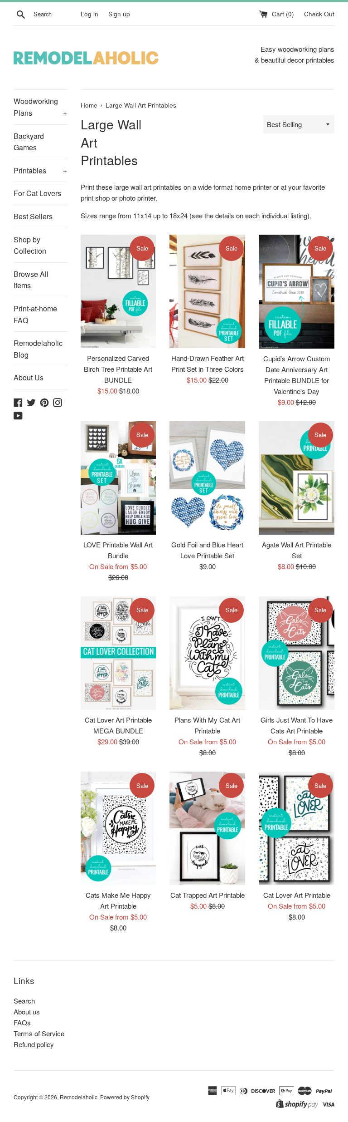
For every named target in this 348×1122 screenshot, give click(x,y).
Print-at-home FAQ (35, 314)
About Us (29, 377)
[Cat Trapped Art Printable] (207, 828)
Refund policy (34, 1044)
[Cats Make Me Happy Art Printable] (118, 828)
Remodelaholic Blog (38, 349)
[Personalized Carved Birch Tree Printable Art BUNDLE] (118, 291)
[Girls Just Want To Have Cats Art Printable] (296, 653)
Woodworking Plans (40, 107)
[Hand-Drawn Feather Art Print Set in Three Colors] (207, 291)
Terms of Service (39, 1033)
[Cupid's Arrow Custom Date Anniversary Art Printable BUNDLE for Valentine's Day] (296, 292)
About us (27, 1011)
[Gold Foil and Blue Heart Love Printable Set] (207, 478)
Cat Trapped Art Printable (207, 895)
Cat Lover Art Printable (296, 895)
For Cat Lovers (37, 193)
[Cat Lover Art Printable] (296, 828)
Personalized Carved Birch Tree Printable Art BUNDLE (118, 368)
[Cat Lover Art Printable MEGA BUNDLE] (118, 653)
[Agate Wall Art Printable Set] (296, 478)
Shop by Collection (30, 245)
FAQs (22, 1022)
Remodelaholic (78, 1097)
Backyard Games (29, 142)
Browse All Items (31, 280)
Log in (89, 14)
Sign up (119, 14)
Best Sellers (33, 216)
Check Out (319, 14)
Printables (40, 170)
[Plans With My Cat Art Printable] (207, 653)
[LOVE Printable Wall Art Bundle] (118, 478)
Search (24, 1000)
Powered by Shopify (125, 1097)
